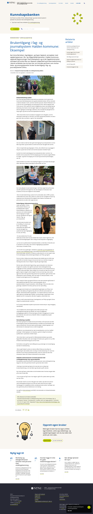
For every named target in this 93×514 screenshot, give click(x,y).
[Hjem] (19, 3)
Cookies (36, 499)
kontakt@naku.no (14, 504)
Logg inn (78, 3)
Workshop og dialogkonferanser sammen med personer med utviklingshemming (73, 48)
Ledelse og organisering (26, 37)
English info (37, 496)
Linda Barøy (62, 499)
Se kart (20, 500)
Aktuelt (66, 3)
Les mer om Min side (57, 440)
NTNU (62, 507)
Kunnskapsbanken (52, 3)
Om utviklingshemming (41, 3)
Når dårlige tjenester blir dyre (73, 56)
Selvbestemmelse (14, 37)
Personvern (37, 497)
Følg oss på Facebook (40, 494)
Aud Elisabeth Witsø (64, 495)
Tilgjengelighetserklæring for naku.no (43, 501)
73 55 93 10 (17, 502)
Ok (89, 507)
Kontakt (72, 3)
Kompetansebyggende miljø (72, 67)
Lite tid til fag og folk (71, 64)
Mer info (70, 510)
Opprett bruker (47, 440)
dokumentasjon (27, 390)
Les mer (17, 478)
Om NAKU (61, 3)
